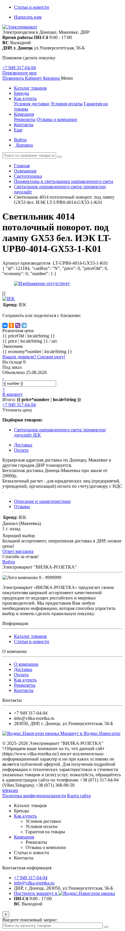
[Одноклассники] (11, 325)
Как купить (25, 98)
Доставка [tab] (23, 444)
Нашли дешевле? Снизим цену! (33, 356)
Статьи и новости (31, 7)
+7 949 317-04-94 (19, 67)
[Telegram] (24, 325)
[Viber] (17, 325)
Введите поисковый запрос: (30, 919)
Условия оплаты (67, 103)
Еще (18, 129)
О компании (26, 664)
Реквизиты (24, 119)
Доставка (23, 669)
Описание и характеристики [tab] (42, 501)
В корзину (12, 394)
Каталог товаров (30, 88)
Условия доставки (31, 103)
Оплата (21, 674)
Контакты (23, 124)
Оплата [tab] (21, 450)
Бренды (21, 93)
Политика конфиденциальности (34, 795)
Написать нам (28, 17)
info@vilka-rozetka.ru (34, 882)
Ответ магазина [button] (17, 551)
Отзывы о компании (57, 119)
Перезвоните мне (19, 72)
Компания (24, 114)
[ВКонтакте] (5, 325)
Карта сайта (79, 795)
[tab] (22, 506)
